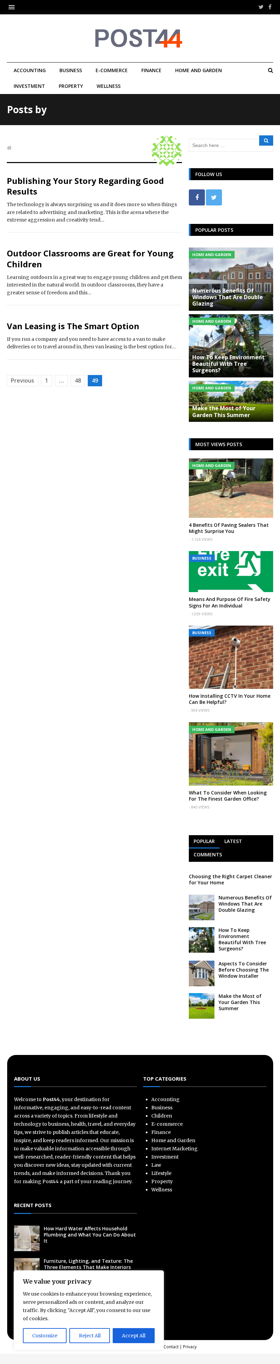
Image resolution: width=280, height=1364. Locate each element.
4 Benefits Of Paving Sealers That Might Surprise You (229, 528)
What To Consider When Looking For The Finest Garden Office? (228, 795)
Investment (29, 86)
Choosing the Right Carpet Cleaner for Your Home (230, 879)
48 (78, 380)
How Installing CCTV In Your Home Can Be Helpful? (229, 699)
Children (161, 1116)
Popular (204, 841)
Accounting (30, 70)
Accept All (133, 1336)
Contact (171, 1347)
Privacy (190, 1347)
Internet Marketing (174, 1149)
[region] (89, 1310)
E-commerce (112, 70)
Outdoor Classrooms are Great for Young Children (90, 258)
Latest (233, 841)
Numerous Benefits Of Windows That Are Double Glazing (227, 297)
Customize (44, 1336)
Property (71, 86)
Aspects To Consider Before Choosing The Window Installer (244, 969)
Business (70, 70)
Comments (208, 854)
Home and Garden (198, 70)
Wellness (109, 86)
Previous (22, 380)
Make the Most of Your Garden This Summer (223, 411)
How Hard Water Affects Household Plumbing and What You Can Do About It (90, 1234)
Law (156, 1165)
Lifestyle (161, 1173)
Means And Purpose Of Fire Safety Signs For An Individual (229, 602)
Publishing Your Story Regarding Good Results (85, 186)
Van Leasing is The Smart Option (73, 326)
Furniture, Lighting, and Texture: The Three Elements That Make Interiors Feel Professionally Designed (88, 1267)
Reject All (90, 1336)
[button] (13, 7)
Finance (151, 70)
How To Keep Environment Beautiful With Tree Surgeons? (228, 363)
